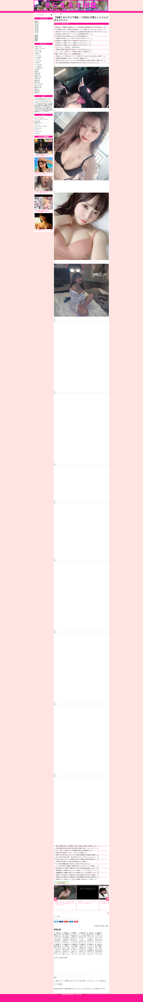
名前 (55, 977)
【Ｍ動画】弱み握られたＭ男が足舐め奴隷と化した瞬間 (70, 861)
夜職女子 (36, 76)
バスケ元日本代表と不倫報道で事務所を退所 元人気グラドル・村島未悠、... (76, 866)
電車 (35, 92)
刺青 (49, 104)
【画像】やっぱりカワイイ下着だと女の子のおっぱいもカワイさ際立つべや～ (82, 954)
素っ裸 (38, 108)
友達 (35, 105)
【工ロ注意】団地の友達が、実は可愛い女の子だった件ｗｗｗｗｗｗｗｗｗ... (76, 857)
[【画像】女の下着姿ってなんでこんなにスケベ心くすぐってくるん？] (98, 936)
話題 (35, 89)
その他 (36, 62)
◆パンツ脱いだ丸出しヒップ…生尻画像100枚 (67, 53)
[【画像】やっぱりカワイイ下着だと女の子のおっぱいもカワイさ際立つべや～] (82, 947)
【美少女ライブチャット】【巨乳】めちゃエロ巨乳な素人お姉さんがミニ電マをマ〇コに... (79, 31)
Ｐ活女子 (46, 111)
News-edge (37, 121)
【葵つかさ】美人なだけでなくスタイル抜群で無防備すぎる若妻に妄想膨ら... (76, 854)
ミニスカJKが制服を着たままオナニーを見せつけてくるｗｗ (71, 863)
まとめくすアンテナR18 (40, 126)
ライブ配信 (37, 67)
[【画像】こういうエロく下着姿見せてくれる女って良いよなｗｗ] (74, 936)
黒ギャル (39, 111)
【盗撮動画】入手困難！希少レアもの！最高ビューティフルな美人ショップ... (76, 870)
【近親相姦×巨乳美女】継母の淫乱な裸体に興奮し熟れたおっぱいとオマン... (75, 848)
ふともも (36, 64)
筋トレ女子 (37, 84)
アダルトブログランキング (41, 119)
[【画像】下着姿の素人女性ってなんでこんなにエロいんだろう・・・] (57, 947)
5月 (35, 26)
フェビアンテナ (38, 131)
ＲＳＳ (41, 11)
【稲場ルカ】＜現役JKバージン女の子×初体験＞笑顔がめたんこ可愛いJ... (75, 879)
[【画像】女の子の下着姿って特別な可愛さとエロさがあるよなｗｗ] (71, 921)
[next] (107, 899)
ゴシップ (41, 101)
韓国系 (51, 110)
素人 (42, 108)
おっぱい (36, 51)
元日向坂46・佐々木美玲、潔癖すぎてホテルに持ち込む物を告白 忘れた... (75, 868)
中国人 (46, 104)
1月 (35, 32)
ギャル (36, 59)
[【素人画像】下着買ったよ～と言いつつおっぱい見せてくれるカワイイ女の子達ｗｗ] (98, 947)
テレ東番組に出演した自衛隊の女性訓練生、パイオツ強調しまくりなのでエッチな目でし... (79, 29)
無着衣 (36, 80)
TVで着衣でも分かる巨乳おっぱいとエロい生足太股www (70, 36)
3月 (35, 29)
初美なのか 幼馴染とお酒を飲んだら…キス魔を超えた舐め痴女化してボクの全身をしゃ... (79, 27)
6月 (35, 25)
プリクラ (46, 102)
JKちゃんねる (37, 128)
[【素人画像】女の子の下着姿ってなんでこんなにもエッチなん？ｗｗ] (57, 936)
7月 (35, 24)
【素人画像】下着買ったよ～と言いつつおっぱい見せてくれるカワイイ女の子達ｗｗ (98, 954)
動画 (35, 71)
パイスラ (41, 102)
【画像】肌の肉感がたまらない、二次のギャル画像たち (70, 58)
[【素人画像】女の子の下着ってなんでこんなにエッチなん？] (90, 936)
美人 (44, 108)
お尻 (35, 53)
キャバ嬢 (36, 57)
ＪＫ (43, 111)
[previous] (55, 899)
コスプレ (36, 60)
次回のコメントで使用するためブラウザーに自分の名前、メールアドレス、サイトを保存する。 (81, 980)
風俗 (35, 111)
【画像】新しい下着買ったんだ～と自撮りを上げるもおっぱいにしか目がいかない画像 (65, 954)
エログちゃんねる (38, 117)
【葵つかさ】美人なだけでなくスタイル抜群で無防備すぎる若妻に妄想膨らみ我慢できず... (79, 60)
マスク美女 (37, 66)
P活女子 (36, 46)
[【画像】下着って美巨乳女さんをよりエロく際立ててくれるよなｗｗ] (66, 936)
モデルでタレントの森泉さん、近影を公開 (66, 47)
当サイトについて (58, 11)
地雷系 (36, 73)
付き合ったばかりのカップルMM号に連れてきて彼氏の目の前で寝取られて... (75, 859)
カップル (36, 55)
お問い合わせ (49, 11)
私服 (35, 82)
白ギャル (41, 107)
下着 (64, 23)
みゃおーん (37, 133)
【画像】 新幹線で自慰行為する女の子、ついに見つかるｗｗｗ (72, 49)
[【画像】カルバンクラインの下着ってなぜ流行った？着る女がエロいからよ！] (90, 947)
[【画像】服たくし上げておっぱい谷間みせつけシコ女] (82, 936)
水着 (35, 78)
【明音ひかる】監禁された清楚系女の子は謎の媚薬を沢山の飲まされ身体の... (76, 874)
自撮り (103, 926)
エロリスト (37, 124)
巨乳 (99, 926)
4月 (35, 28)
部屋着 (36, 91)
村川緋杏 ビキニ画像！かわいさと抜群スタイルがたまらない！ (72, 40)
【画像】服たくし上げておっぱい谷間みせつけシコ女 (82, 941)
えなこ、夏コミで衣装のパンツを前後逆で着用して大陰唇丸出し (72, 51)
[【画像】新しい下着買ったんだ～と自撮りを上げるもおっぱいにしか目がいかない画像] (66, 947)
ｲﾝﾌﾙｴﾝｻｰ (36, 50)
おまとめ (36, 129)
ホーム (36, 11)
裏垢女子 (36, 87)
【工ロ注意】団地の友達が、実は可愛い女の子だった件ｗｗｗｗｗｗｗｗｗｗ (76, 62)
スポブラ (46, 101)
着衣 (45, 107)
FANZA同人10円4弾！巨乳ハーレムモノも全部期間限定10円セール (73, 34)
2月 (35, 31)
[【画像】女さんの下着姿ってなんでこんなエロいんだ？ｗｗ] (74, 947)
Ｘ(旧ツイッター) (38, 48)
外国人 (36, 75)
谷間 (107, 926)
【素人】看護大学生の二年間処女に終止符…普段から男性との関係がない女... (76, 846)
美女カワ (36, 85)
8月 (35, 22)
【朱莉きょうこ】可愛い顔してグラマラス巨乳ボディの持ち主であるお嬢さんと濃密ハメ (79, 56)
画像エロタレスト (38, 122)
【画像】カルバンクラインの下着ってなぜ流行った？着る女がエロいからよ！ (90, 954)
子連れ (50, 105)
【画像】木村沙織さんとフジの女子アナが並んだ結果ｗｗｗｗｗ (72, 38)
